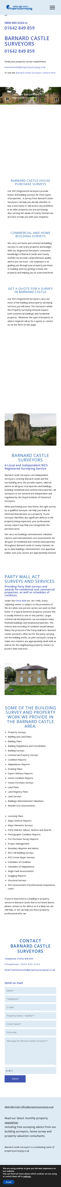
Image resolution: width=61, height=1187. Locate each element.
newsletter (11, 1122)
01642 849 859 (20, 28)
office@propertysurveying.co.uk (37, 1106)
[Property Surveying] (19, 7)
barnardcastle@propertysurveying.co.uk (25, 67)
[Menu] (51, 7)
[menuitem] (51, 7)
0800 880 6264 (14, 23)
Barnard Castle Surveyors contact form (36, 72)
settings (27, 1176)
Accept (8, 1182)
